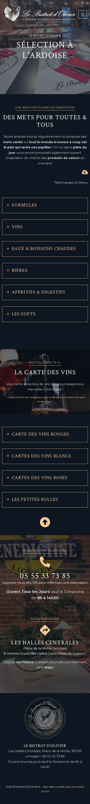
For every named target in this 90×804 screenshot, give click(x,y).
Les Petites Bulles (35, 499)
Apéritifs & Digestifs (38, 292)
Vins (17, 227)
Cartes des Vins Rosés (40, 477)
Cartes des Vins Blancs (41, 456)
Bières (20, 270)
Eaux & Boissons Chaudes (44, 249)
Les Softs (24, 314)
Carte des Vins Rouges (40, 434)
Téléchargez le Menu (71, 183)
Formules (24, 205)
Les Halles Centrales (45, 642)
